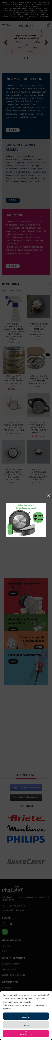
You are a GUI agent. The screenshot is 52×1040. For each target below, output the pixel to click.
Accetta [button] (25, 1017)
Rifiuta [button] (26, 1025)
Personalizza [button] (26, 1034)
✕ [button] (48, 994)
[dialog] (26, 1015)
